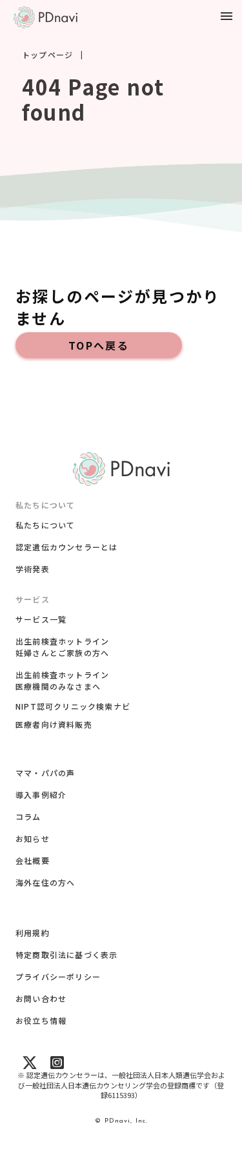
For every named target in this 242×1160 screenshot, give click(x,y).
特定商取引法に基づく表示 (66, 954)
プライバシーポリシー (58, 976)
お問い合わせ (40, 998)
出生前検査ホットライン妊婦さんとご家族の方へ (62, 646)
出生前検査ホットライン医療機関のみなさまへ (62, 680)
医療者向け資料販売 (53, 724)
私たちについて (45, 524)
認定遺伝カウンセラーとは (66, 546)
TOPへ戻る (98, 345)
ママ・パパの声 (45, 772)
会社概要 (32, 860)
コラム (28, 816)
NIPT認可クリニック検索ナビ (72, 706)
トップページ (47, 55)
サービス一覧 (40, 619)
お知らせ (32, 838)
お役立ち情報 (40, 1020)
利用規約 (32, 932)
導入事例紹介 (40, 794)
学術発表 (32, 568)
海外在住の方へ (45, 882)
